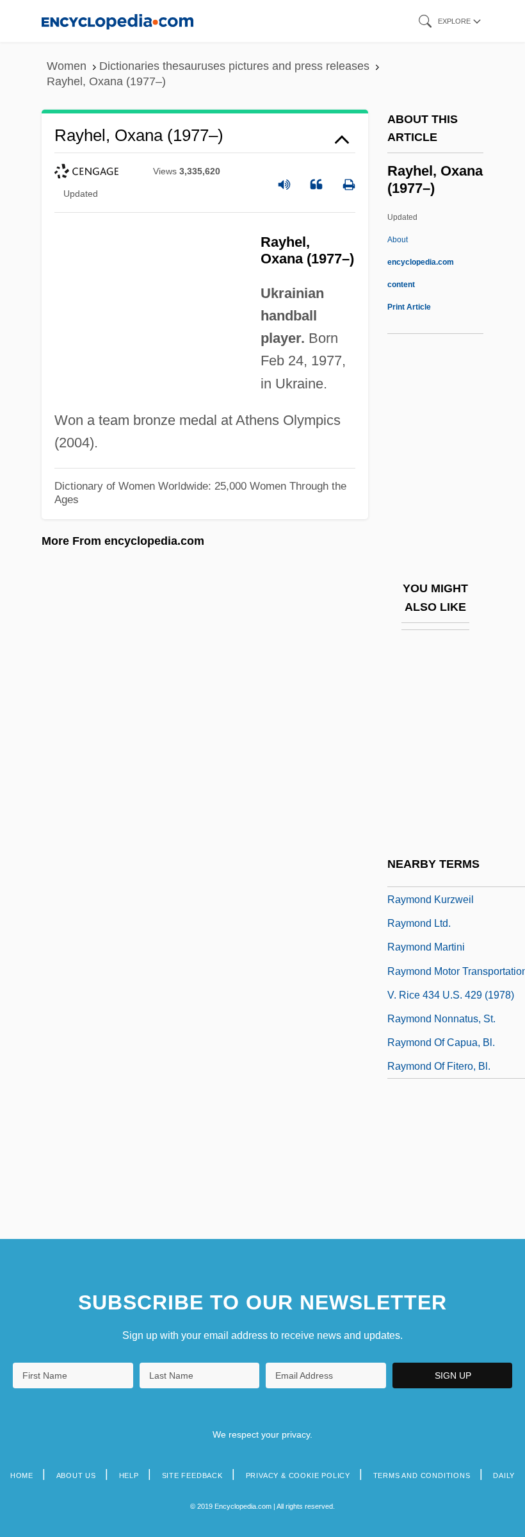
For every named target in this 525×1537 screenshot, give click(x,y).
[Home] (117, 21)
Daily (504, 1475)
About (420, 262)
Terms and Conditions (422, 1475)
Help (129, 1475)
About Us (76, 1475)
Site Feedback (192, 1475)
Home (21, 1475)
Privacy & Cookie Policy (298, 1475)
